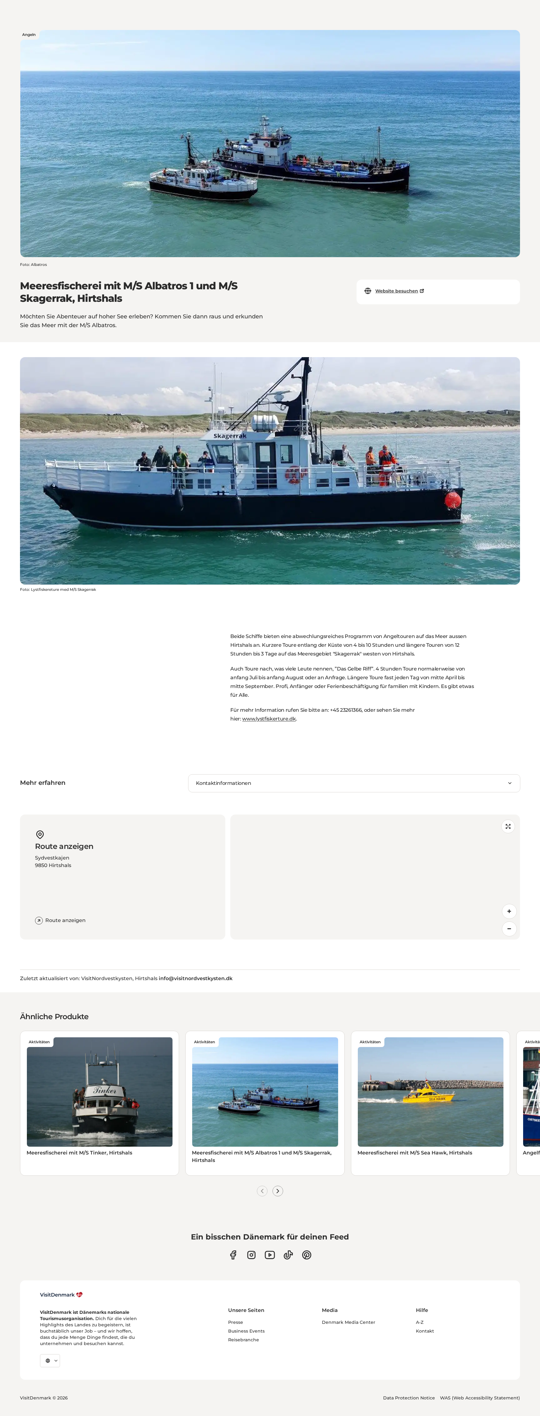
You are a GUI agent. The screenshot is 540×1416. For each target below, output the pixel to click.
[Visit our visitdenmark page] (269, 1254)
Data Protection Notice (409, 1398)
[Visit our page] (251, 1254)
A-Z (419, 1322)
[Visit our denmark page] (233, 1254)
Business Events (246, 1331)
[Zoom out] (509, 928)
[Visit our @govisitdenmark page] (288, 1254)
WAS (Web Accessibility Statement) (480, 1398)
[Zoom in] (509, 911)
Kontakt (425, 1331)
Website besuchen (396, 291)
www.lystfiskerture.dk (269, 719)
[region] (375, 877)
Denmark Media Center (348, 1322)
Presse (235, 1322)
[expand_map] (508, 826)
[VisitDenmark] (61, 1295)
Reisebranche (243, 1340)
